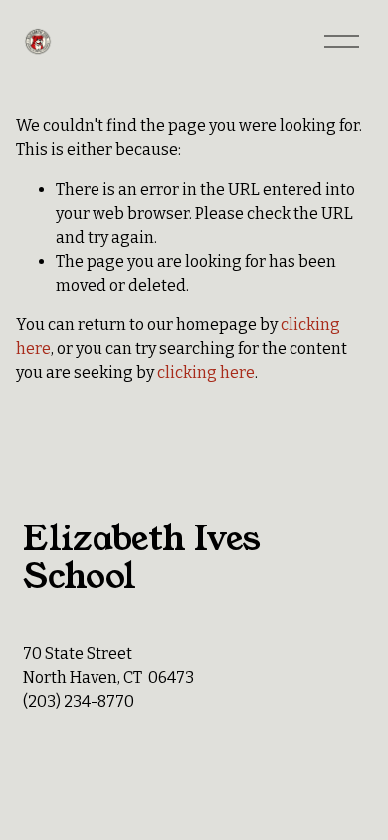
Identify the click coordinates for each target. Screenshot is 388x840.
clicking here (206, 372)
